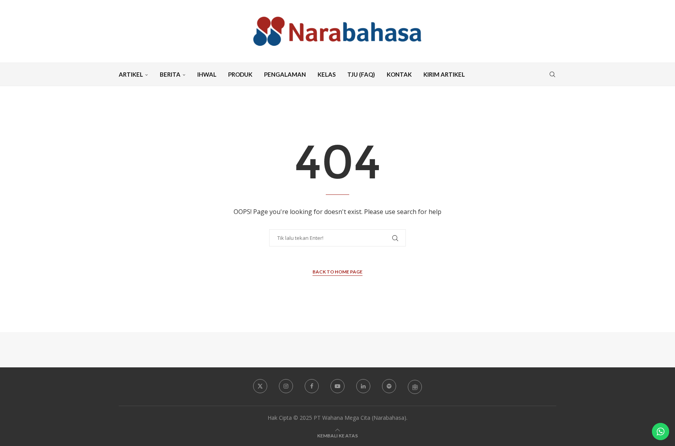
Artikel (131, 74)
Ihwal (206, 74)
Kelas (327, 74)
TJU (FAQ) (361, 74)
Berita (170, 74)
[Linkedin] (363, 386)
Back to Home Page (337, 272)
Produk (240, 74)
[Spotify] (389, 386)
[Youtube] (337, 386)
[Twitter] (260, 386)
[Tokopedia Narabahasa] (415, 386)
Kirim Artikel (444, 74)
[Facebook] (312, 386)
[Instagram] (286, 386)
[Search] (552, 74)
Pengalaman (285, 74)
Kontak (399, 74)
